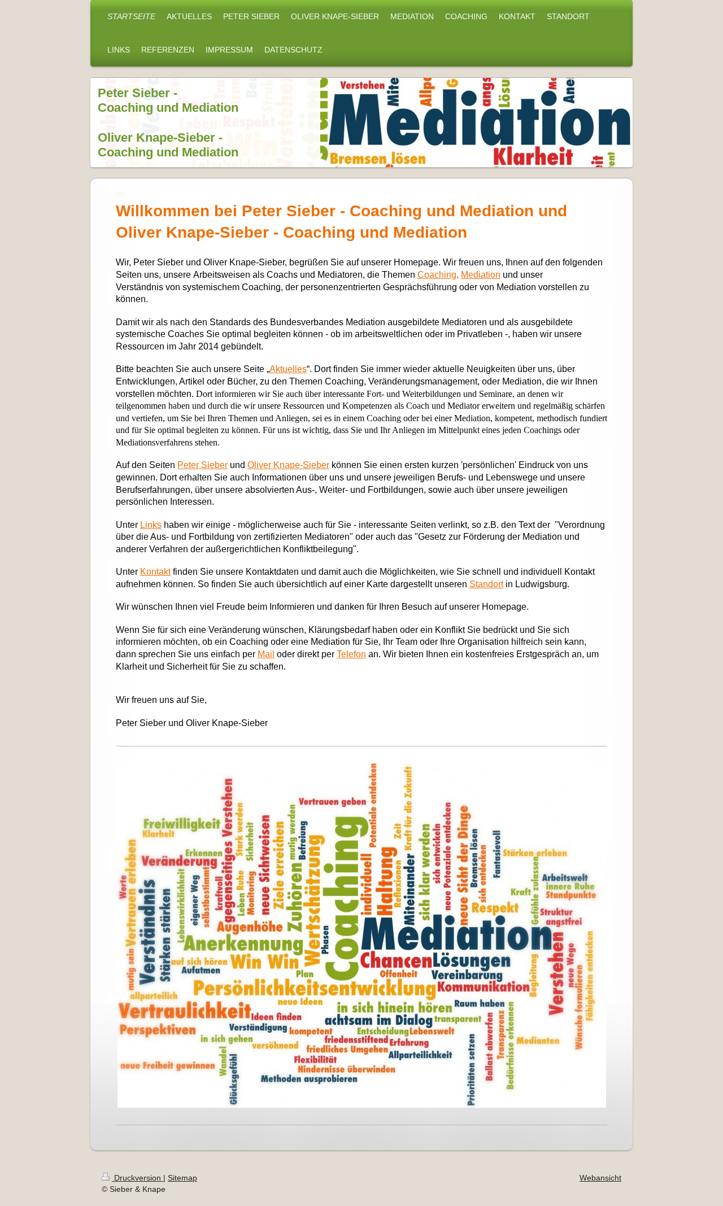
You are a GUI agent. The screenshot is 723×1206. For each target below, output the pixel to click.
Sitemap (182, 1177)
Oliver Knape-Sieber (288, 465)
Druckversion (137, 1177)
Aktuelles (288, 369)
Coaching (436, 274)
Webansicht (600, 1177)
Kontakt (155, 571)
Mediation (480, 274)
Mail (266, 654)
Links (151, 525)
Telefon (351, 654)
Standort (486, 584)
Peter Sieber (202, 465)
